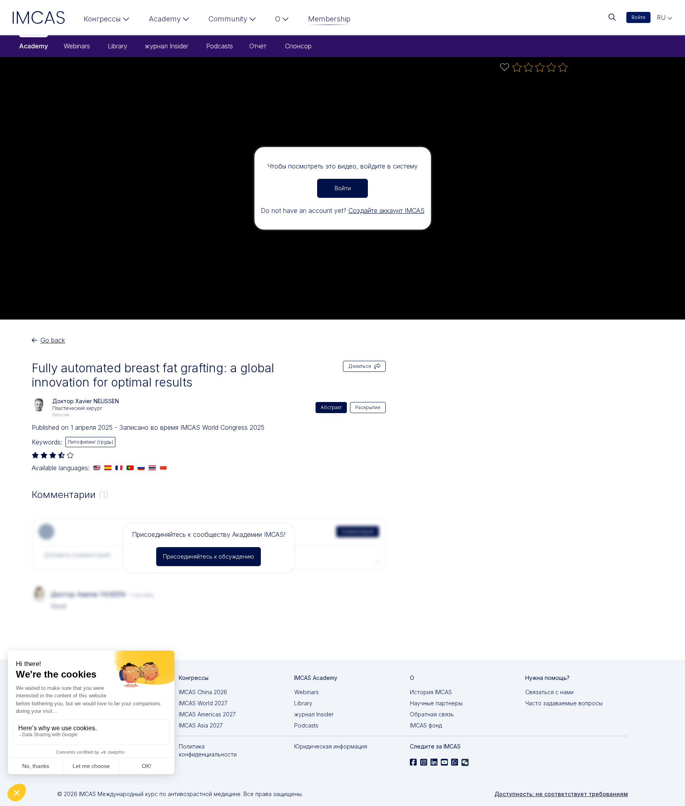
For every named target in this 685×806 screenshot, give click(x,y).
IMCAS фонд (426, 725)
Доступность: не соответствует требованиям (561, 794)
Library (117, 46)
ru (662, 17)
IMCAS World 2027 (203, 703)
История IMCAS (431, 692)
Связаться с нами (549, 692)
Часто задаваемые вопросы (564, 703)
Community (228, 19)
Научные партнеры (436, 703)
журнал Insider (166, 46)
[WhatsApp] (454, 762)
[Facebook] (413, 762)
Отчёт (257, 46)
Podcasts (219, 46)
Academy (33, 46)
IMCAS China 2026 (203, 692)
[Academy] (169, 21)
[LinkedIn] (434, 762)
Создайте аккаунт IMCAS (386, 210)
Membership (329, 19)
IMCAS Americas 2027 (207, 714)
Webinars (77, 46)
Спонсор (298, 46)
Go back (52, 340)
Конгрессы (102, 19)
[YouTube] (444, 762)
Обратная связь (432, 714)
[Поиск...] (612, 17)
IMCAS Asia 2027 (201, 725)
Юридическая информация (330, 746)
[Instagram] (423, 762)
